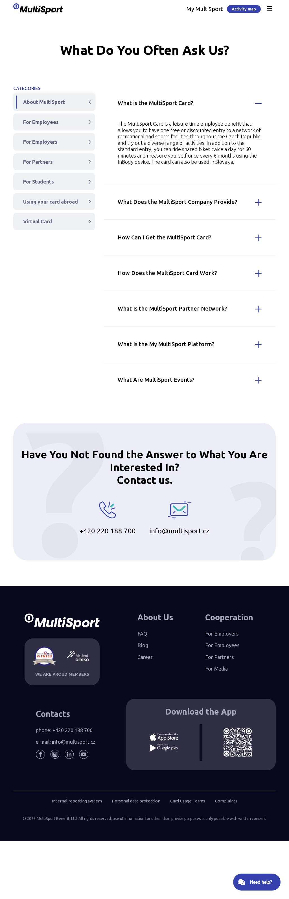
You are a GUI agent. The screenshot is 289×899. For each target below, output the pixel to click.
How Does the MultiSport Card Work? (167, 273)
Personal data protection (136, 800)
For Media (216, 668)
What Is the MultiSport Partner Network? (172, 308)
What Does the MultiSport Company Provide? (177, 201)
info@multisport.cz (179, 531)
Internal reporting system (77, 800)
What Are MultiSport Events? (156, 379)
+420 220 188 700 (108, 531)
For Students (38, 181)
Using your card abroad (50, 201)
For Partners (38, 162)
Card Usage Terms (187, 800)
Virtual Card (37, 221)
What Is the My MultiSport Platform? (166, 344)
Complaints (226, 800)
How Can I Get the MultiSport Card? (164, 237)
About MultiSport (44, 102)
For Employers (40, 142)
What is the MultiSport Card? (155, 103)
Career (145, 657)
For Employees (41, 122)
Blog (142, 645)
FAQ (142, 633)
